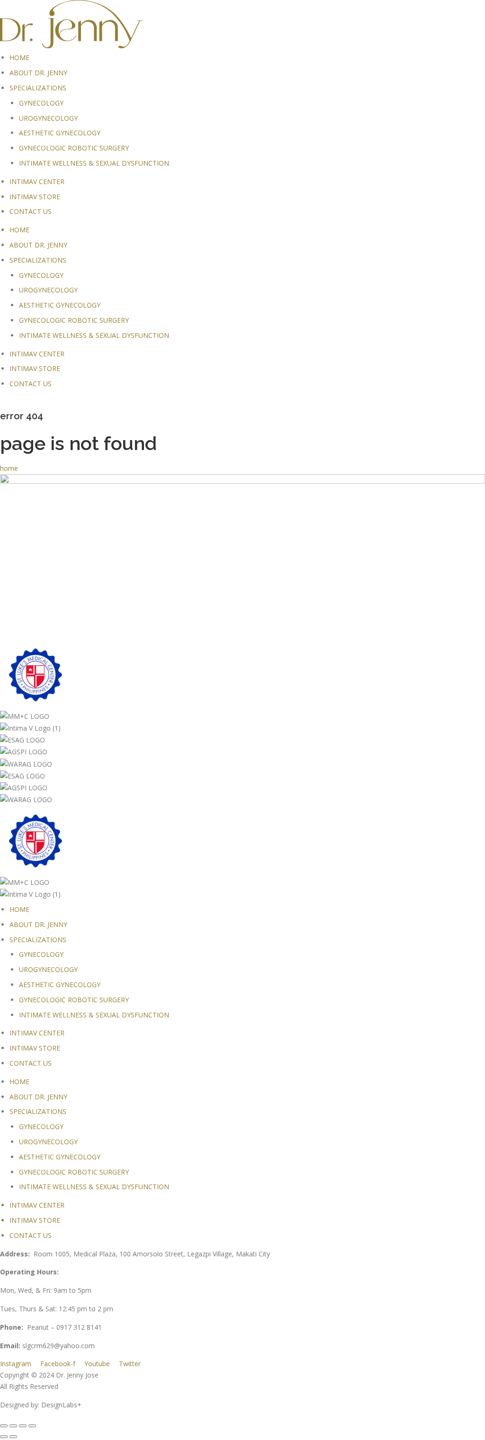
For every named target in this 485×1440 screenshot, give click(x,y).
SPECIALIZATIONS (37, 87)
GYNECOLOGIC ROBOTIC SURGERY (74, 147)
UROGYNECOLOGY (48, 118)
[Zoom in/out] (32, 1425)
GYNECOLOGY (41, 102)
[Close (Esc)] (4, 1425)
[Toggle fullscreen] (23, 1425)
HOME (19, 57)
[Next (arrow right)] (13, 1436)
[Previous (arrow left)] (4, 1436)
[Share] (13, 1425)
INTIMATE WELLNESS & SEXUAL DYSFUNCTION (94, 163)
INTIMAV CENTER (36, 181)
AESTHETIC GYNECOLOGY (59, 132)
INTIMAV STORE (34, 196)
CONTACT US (30, 211)
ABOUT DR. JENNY (38, 72)
